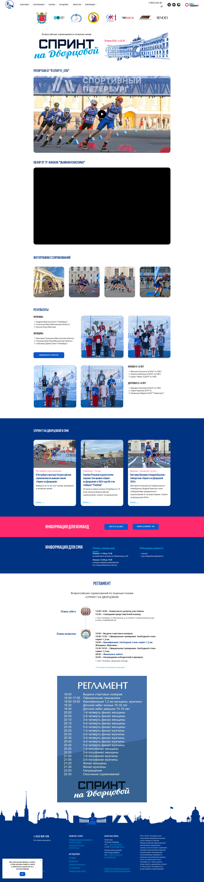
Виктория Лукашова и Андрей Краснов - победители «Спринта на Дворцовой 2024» (148, 478)
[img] (178, 4)
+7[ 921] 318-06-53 (115, 855)
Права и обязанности (77, 864)
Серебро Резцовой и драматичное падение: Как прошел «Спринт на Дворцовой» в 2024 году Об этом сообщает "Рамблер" (99, 480)
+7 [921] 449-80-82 (115, 844)
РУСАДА (72, 858)
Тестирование (74, 868)
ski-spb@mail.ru (110, 857)
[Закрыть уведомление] (41, 860)
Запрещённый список (77, 871)
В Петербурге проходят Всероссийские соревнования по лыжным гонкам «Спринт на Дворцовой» (53, 478)
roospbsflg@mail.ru (117, 847)
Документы (73, 861)
